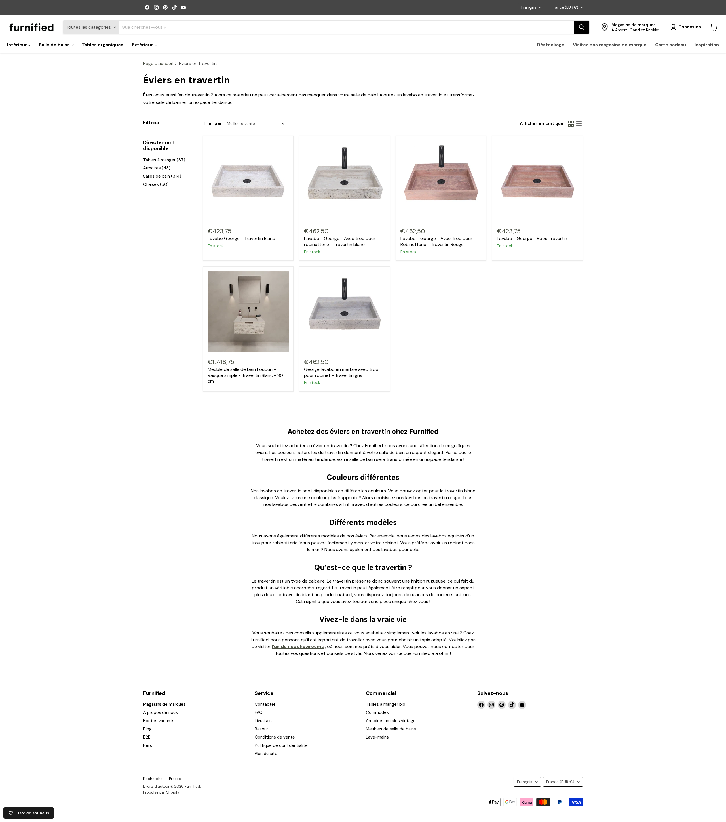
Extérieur (143, 45)
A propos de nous (160, 712)
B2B (147, 737)
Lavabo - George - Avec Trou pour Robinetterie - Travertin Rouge (436, 241)
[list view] (579, 124)
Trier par (212, 123)
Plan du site (266, 753)
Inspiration (707, 45)
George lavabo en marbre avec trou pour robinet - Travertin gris (341, 372)
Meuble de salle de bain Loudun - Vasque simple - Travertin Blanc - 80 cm (245, 375)
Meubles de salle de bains (391, 729)
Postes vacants (158, 721)
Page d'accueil (158, 63)
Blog (147, 729)
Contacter (265, 704)
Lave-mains (377, 737)
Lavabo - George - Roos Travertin (532, 238)
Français (528, 7)
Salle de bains (55, 45)
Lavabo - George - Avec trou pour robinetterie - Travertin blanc (339, 241)
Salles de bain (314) (162, 176)
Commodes (377, 712)
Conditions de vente (275, 737)
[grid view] (571, 124)
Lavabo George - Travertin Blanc (241, 238)
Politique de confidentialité (281, 745)
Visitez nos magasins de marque (610, 45)
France (565, 7)
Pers (147, 745)
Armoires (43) (156, 168)
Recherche (153, 778)
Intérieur (17, 45)
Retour (261, 729)
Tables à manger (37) (164, 160)
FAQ (259, 712)
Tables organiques (102, 45)
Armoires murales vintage (391, 721)
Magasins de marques (164, 704)
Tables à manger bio (385, 704)
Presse (175, 778)
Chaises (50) (156, 184)
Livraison (263, 721)
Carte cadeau (670, 45)
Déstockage (550, 45)
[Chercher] (581, 27)
